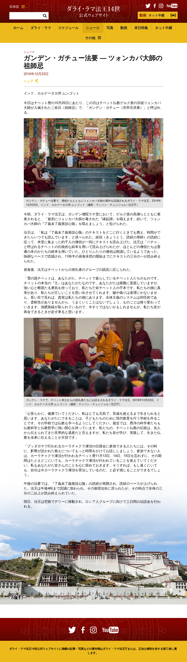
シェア (28, 81)
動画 (123, 27)
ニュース (92, 27)
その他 (90, 37)
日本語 (14, 6)
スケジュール (68, 27)
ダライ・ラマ (41, 27)
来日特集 (141, 27)
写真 (109, 27)
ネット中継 (152, 15)
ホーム (18, 27)
